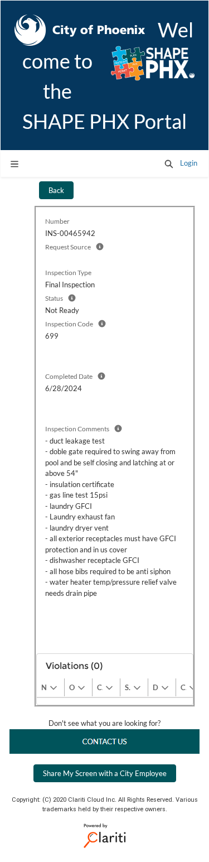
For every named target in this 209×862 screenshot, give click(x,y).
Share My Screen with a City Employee (105, 773)
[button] (168, 163)
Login (188, 162)
